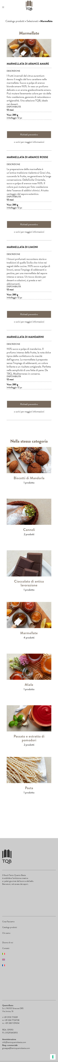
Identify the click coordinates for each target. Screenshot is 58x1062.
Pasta (29, 787)
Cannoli (29, 529)
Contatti (5, 948)
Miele (29, 684)
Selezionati (32, 21)
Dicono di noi (7, 942)
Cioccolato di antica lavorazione (29, 583)
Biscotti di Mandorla (29, 478)
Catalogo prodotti (15, 21)
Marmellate (29, 632)
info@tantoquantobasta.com (14, 1042)
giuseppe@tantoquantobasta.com (16, 1048)
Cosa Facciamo (8, 921)
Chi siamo (6, 933)
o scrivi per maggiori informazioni (29, 142)
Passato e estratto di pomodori (29, 738)
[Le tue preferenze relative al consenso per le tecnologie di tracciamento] (53, 1057)
